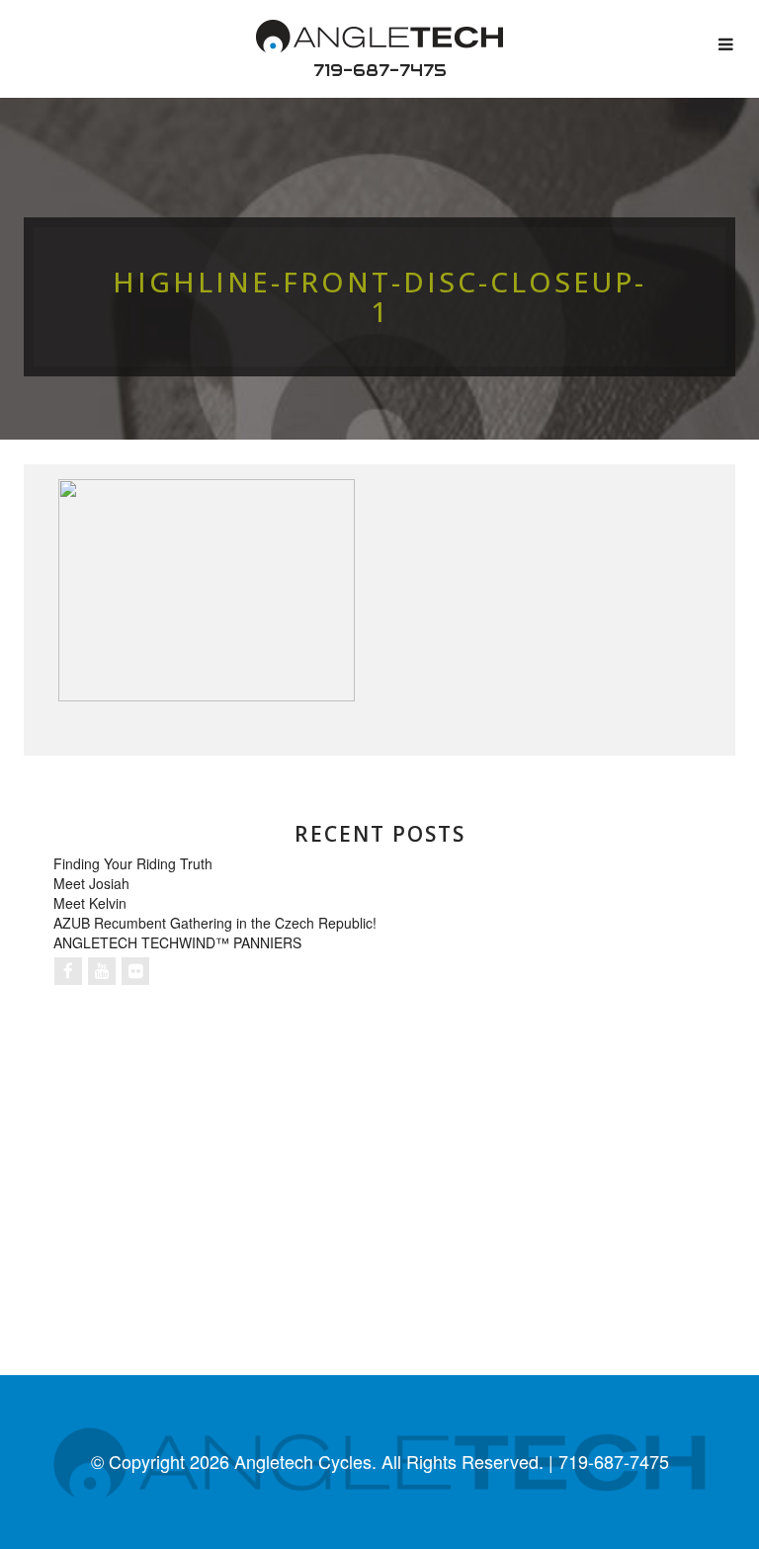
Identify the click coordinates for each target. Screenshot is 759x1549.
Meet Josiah (91, 883)
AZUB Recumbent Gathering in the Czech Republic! (215, 923)
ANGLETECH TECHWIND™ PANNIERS (177, 942)
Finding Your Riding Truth (132, 863)
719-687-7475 (380, 70)
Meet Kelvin (89, 903)
